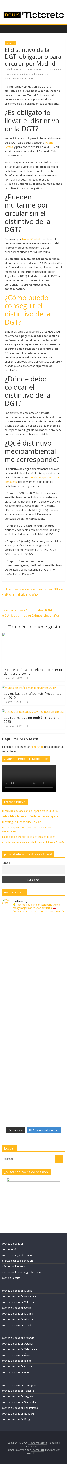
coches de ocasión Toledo (17, 1325)
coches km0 (9, 1249)
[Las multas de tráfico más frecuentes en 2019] (29, 688)
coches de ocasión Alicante (17, 1319)
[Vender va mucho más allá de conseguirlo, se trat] (33, 1108)
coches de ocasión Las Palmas (20, 1408)
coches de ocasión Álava (16, 1355)
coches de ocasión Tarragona (19, 1385)
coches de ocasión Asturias (18, 1343)
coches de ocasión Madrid (17, 1290)
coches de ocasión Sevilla (16, 1308)
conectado (37, 746)
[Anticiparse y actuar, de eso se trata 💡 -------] (33, 1073)
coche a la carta (11, 1278)
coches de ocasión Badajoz (18, 1413)
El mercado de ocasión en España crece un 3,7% (30, 811)
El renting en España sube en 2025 (22, 822)
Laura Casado (34, 69)
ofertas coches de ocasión (17, 1260)
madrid (29, 78)
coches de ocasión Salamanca (19, 1349)
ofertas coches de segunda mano (21, 1272)
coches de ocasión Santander (19, 1402)
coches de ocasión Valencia (18, 1302)
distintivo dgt (30, 74)
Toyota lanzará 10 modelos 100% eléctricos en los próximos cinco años (33, 613)
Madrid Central (31, 239)
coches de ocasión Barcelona (19, 1296)
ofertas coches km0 (13, 1266)
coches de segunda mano (17, 1255)
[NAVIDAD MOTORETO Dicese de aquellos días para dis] (33, 932)
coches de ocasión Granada (18, 1338)
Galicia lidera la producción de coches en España (30, 816)
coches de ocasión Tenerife (18, 1390)
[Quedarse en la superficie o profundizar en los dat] (33, 1038)
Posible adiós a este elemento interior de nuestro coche (33, 672)
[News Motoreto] (5, 29)
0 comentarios (53, 69)
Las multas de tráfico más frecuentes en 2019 (32, 695)
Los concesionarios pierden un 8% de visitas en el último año (32, 591)
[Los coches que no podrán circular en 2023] (33, 712)
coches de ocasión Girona (17, 1366)
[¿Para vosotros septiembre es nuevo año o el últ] (33, 1002)
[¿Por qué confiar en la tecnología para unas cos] (33, 967)
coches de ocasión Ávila (16, 1372)
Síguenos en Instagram (45, 1129)
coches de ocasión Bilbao (17, 1360)
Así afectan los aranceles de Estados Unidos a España (33, 842)
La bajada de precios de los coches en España (28, 836)
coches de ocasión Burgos (17, 1419)
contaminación (14, 74)
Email (6, 863)
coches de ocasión (13, 1243)
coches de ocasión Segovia (17, 1396)
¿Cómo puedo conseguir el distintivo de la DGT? (27, 310)
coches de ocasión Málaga (17, 1313)
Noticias (10, 43)
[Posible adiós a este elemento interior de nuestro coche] (33, 635)
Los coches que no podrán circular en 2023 (32, 719)
